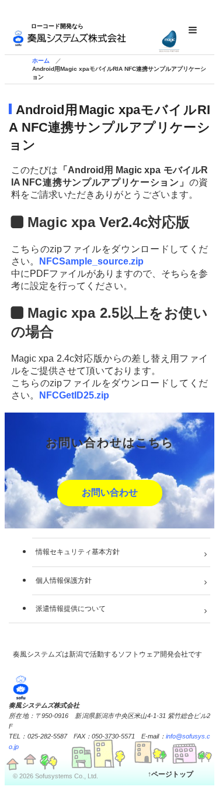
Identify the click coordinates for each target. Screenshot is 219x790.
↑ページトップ (170, 774)
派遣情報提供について (71, 608)
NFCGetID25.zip (74, 395)
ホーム (41, 60)
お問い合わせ (110, 492)
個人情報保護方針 (64, 580)
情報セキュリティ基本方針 (78, 552)
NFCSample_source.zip (91, 261)
